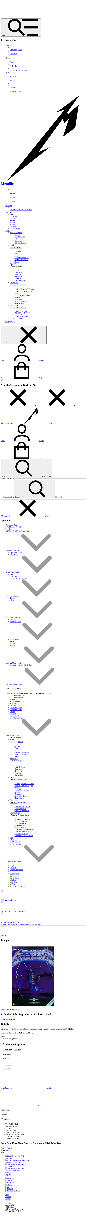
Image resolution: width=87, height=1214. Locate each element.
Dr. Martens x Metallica (22, 819)
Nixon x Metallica (20, 827)
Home (3, 1010)
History (12, 80)
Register (13, 868)
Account (13, 861)
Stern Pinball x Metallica (23, 832)
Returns (8, 1197)
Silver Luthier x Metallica (23, 830)
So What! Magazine (17, 701)
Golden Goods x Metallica (23, 836)
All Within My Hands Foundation (17, 531)
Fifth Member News (17, 695)
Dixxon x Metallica (21, 821)
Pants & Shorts (19, 272)
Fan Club (9, 212)
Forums (12, 224)
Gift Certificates (20, 243)
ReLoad (17, 235)
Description (5, 1110)
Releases (13, 87)
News (7, 58)
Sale (16, 239)
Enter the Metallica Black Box (21, 210)
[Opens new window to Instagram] (14, 874)
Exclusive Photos (16, 710)
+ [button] (3, 1067)
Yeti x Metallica (20, 823)
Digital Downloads (21, 260)
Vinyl (16, 254)
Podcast (13, 202)
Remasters (18, 251)
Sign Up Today (6, 1148)
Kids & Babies (19, 281)
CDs (16, 256)
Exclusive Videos (16, 708)
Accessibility (10, 1205)
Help (7, 1195)
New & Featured (16, 233)
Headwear (18, 276)
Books (16, 262)
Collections (14, 306)
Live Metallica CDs (21, 258)
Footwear (17, 278)
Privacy (8, 1203)
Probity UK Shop (16, 318)
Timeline (13, 76)
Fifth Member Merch (17, 697)
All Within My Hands (22, 312)
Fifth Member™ (20, 314)
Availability (7, 1054)
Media (7, 189)
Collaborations (19, 237)
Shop (7, 231)
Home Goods (19, 303)
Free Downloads (16, 718)
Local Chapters (15, 229)
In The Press (14, 66)
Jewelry (17, 297)
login (28, 693)
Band (7, 72)
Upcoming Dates (16, 50)
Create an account (11, 693)
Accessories (14, 283)
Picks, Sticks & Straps (22, 295)
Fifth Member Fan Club (13, 527)
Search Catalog (8, 497)
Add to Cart (7, 1069)
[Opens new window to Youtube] (14, 876)
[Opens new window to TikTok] (13, 880)
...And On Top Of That (18, 70)
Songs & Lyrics (15, 91)
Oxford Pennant (20, 825)
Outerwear (18, 274)
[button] (24, 335)
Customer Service (16, 870)
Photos (12, 197)
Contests (13, 218)
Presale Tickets (15, 699)
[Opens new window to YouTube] (9, 1181)
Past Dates (13, 54)
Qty (4, 1064)
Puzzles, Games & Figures (23, 291)
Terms (7, 1201)
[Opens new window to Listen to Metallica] (17, 886)
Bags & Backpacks (21, 301)
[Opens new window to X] (13, 882)
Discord (13, 226)
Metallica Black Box (21, 316)
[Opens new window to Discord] (13, 884)
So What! (13, 216)
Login (12, 866)
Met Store (8, 529)
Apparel (13, 264)
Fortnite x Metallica (21, 834)
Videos (12, 193)
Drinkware (18, 299)
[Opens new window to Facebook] (14, 878)
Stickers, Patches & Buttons (24, 289)
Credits (8, 1199)
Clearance (18, 241)
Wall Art (17, 293)
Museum (8, 206)
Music (7, 83)
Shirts (16, 270)
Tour (7, 46)
